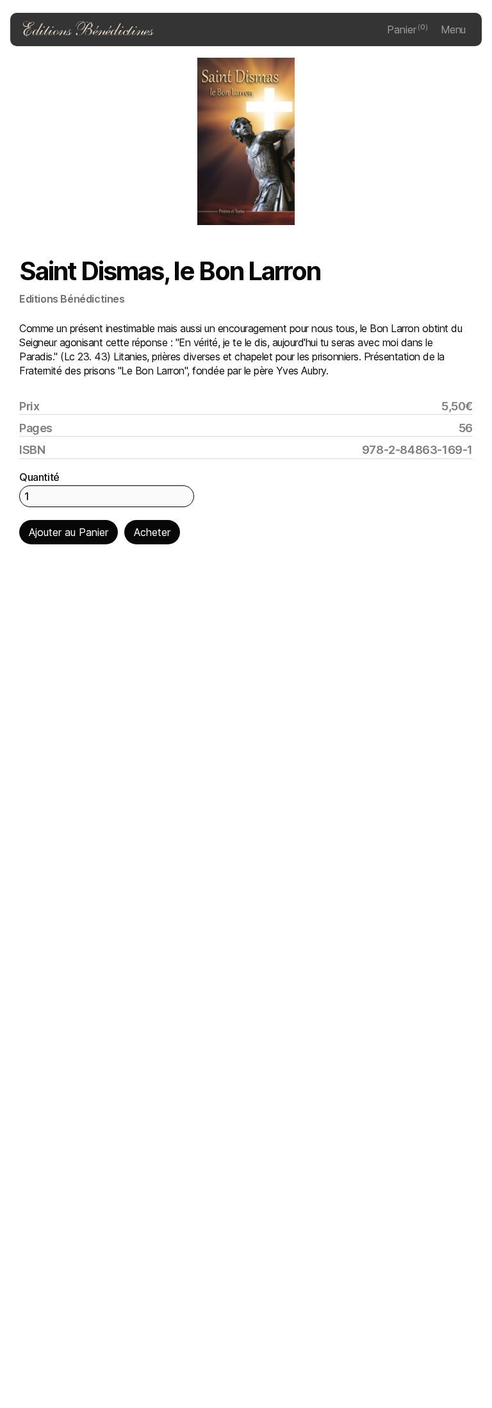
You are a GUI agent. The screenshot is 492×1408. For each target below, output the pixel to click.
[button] (407, 29)
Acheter (152, 532)
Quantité (39, 477)
